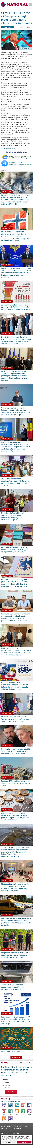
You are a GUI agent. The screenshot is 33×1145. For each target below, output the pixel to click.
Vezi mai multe (16, 1057)
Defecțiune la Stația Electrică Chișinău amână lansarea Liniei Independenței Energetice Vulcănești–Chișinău (13, 516)
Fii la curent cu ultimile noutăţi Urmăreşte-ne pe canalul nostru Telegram (20, 163)
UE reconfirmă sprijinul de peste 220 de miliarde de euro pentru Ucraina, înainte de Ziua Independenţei (15, 751)
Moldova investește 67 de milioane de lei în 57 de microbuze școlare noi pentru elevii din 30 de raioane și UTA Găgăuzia (16, 921)
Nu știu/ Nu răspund (7, 1086)
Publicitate (15, 1133)
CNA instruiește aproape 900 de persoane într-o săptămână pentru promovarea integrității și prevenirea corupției (16, 482)
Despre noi (5, 1133)
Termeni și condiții (13, 1139)
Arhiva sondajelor (25, 1062)
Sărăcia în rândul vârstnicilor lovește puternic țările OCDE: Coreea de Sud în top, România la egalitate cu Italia (15, 307)
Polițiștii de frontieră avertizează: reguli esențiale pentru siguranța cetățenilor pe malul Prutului (14, 955)
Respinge (8, 1142)
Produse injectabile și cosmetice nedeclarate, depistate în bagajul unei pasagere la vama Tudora (14, 549)
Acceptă (24, 1142)
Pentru (5, 1079)
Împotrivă (6, 1082)
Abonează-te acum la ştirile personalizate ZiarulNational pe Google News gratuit (20, 157)
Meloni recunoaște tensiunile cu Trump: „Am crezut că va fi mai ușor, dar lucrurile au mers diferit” (15, 719)
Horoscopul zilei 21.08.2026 (12, 1051)
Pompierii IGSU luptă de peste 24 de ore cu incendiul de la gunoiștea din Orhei (15, 783)
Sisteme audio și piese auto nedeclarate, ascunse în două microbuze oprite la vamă (13, 987)
